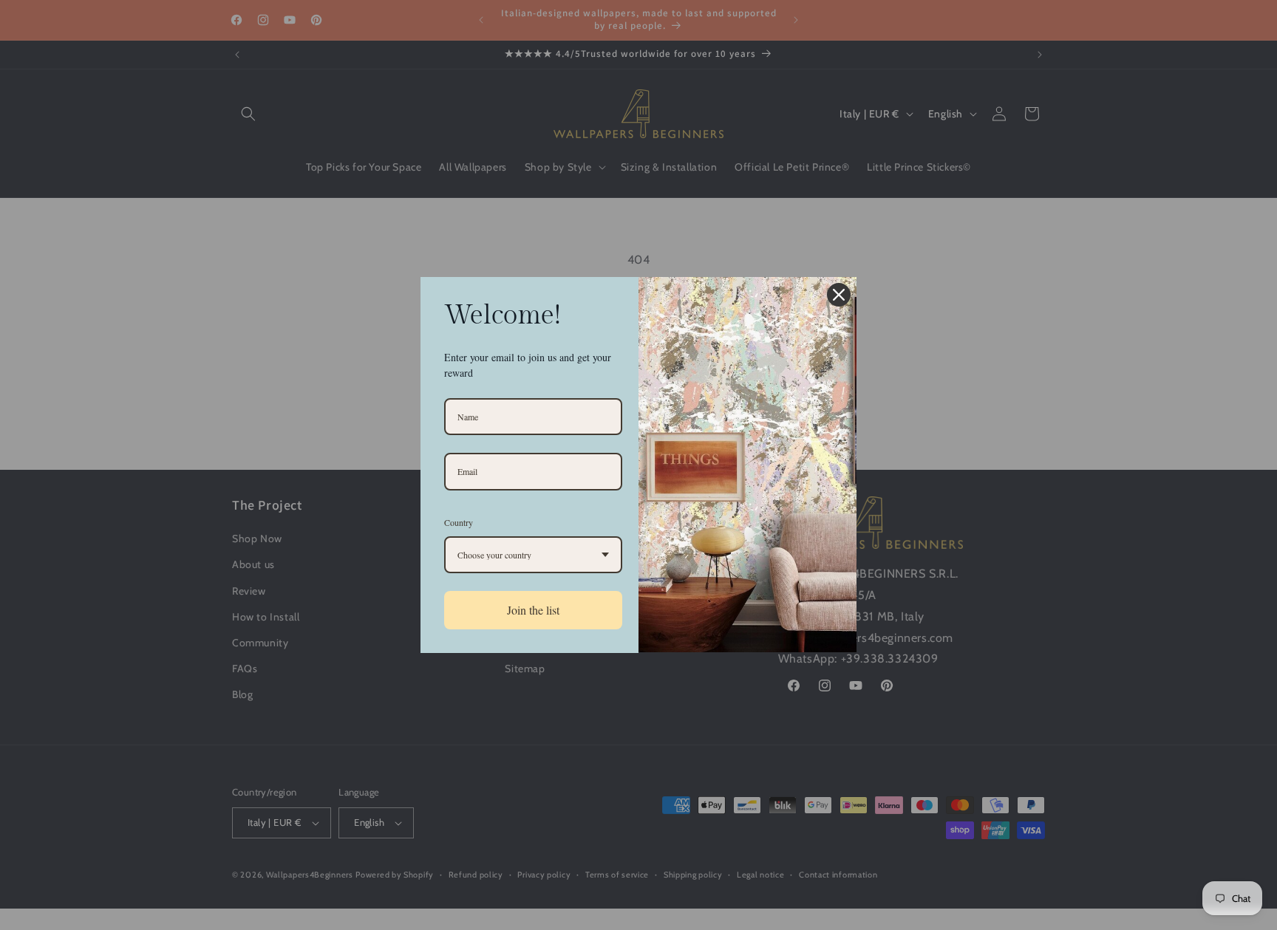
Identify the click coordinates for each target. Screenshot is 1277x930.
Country (458, 522)
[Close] (839, 294)
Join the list (533, 610)
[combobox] (533, 554)
